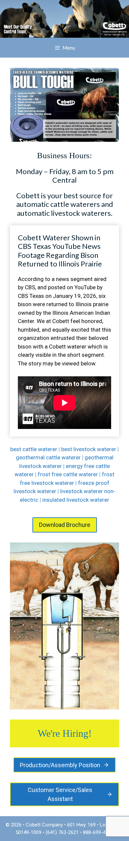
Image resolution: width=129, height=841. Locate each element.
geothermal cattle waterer (48, 457)
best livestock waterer (88, 449)
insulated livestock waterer (75, 499)
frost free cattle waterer (68, 474)
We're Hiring (63, 733)
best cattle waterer (33, 449)
